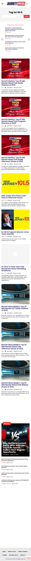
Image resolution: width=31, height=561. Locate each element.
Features (3, 469)
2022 (2, 313)
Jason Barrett (10, 87)
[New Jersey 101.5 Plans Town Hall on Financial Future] (15, 183)
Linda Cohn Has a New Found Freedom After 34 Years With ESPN (14, 48)
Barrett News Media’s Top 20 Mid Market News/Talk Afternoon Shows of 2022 (13, 347)
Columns (3, 462)
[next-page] (29, 39)
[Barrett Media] (15, 3)
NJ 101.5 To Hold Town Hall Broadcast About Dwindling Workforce (13, 268)
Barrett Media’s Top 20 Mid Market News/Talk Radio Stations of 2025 (13, 83)
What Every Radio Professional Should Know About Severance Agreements (14, 36)
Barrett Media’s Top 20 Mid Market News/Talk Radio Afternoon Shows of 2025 (13, 159)
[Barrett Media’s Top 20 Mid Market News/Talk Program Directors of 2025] (15, 107)
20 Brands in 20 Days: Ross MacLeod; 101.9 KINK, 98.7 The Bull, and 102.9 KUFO (15, 480)
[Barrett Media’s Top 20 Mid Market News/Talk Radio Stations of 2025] (15, 69)
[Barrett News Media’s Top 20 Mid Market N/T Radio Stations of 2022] (15, 294)
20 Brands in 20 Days (6, 483)
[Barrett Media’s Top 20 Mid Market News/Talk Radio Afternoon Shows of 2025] (15, 145)
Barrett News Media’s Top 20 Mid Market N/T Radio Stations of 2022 (14, 308)
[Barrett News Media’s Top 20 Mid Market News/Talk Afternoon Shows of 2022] (15, 332)
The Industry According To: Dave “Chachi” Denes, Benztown (15, 42)
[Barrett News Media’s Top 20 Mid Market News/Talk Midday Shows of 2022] (15, 370)
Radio (2, 200)
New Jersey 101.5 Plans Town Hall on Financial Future (13, 197)
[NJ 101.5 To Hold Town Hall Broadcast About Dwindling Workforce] (15, 254)
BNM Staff (9, 200)
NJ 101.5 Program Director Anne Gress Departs (15, 233)
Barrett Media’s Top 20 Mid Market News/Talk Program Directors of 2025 (13, 121)
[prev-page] (2, 39)
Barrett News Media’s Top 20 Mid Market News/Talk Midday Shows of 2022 (14, 385)
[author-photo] (5, 87)
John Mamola (6, 454)
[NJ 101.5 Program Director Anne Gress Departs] (15, 220)
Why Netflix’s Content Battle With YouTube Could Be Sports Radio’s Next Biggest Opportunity (14, 29)
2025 (2, 87)
